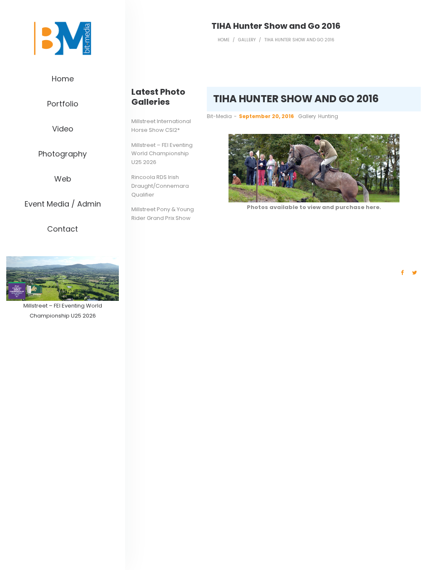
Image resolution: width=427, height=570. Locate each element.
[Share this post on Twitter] (414, 273)
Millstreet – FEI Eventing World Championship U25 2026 (162, 153)
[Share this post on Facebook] (402, 273)
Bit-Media (219, 116)
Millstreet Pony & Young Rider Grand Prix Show (162, 213)
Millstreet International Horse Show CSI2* (161, 125)
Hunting (328, 116)
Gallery (247, 40)
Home (223, 40)
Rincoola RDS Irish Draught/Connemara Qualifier (160, 186)
